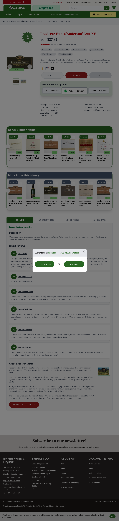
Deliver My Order (74, 264)
